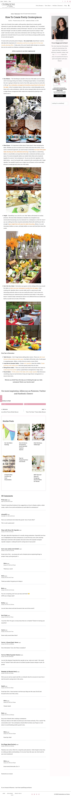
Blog (65, 5)
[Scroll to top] (68, 776)
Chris (11, 20)
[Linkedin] (39, 794)
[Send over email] (1, 401)
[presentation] (9, 432)
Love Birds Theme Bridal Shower (9, 411)
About (1, 1)
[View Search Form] (69, 5)
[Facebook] (63, 1)
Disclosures (10, 793)
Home (4, 793)
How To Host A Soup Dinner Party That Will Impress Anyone (23, 446)
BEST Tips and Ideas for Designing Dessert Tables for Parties (38, 478)
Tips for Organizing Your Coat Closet (23, 460)
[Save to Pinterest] (1, 398)
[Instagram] (65, 1)
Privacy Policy (18, 793)
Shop (10, 1)
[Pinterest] (68, 1)
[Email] (70, 1)
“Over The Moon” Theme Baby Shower (36, 411)
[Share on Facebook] (1, 396)
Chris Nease (58, 54)
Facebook (22, 394)
